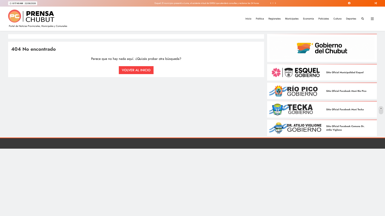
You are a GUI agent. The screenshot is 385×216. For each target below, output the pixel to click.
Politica (260, 18)
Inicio (248, 18)
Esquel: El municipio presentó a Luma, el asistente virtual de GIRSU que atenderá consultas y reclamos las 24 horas (207, 3)
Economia (308, 18)
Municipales (292, 18)
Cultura (337, 18)
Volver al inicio (136, 70)
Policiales (323, 18)
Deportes (351, 18)
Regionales (274, 18)
